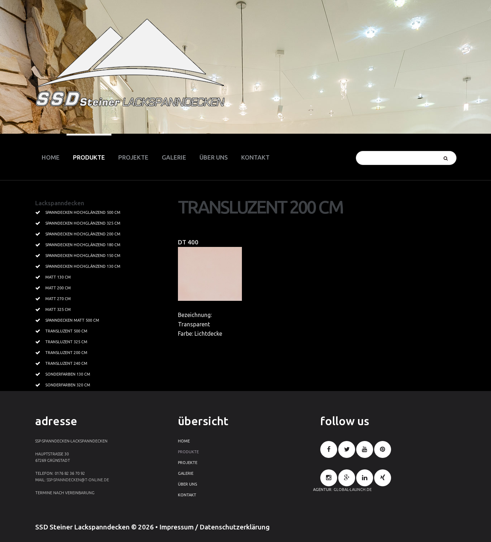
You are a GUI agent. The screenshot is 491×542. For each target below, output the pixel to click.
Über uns (187, 484)
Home (184, 441)
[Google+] (346, 477)
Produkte (188, 452)
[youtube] (364, 449)
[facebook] (328, 449)
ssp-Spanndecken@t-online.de (78, 480)
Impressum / (179, 527)
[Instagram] (328, 477)
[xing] (382, 477)
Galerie (185, 473)
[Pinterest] (382, 449)
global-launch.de (353, 489)
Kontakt (187, 495)
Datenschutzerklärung (234, 527)
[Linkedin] (364, 477)
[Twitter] (346, 449)
